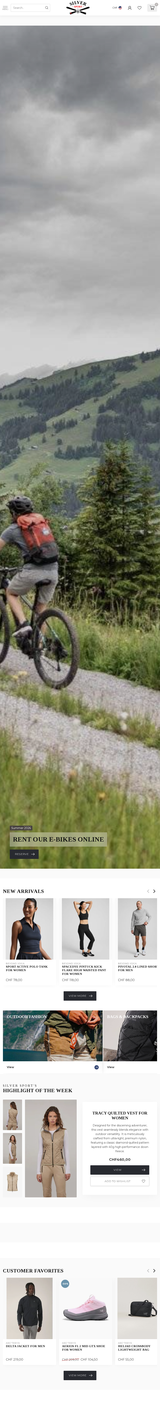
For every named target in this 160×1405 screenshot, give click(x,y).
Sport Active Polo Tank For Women (27, 968)
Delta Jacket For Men (25, 1346)
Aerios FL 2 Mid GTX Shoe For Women (83, 1347)
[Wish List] (139, 8)
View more (77, 996)
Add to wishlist (117, 1181)
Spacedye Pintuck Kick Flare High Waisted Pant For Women (84, 970)
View (117, 1170)
